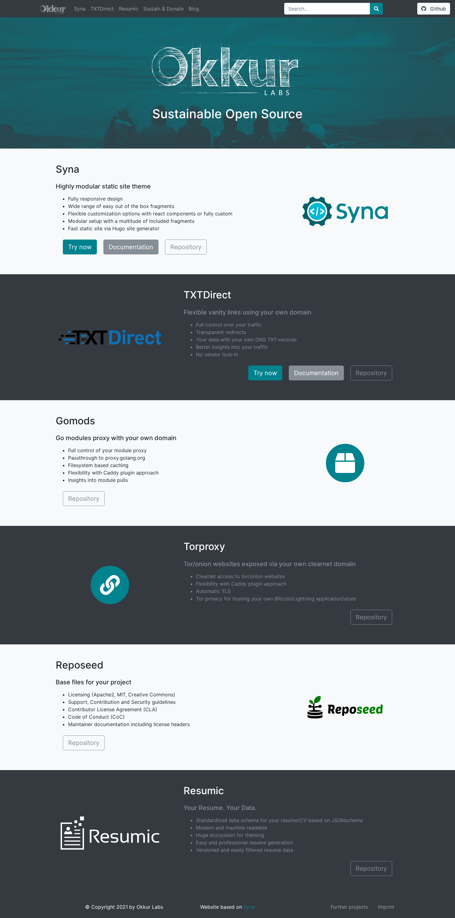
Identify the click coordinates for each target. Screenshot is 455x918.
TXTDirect (102, 9)
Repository (186, 247)
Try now (80, 247)
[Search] (376, 9)
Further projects (349, 907)
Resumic (128, 9)
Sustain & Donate (163, 9)
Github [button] (437, 9)
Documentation (131, 247)
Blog (193, 9)
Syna (79, 9)
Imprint (386, 907)
